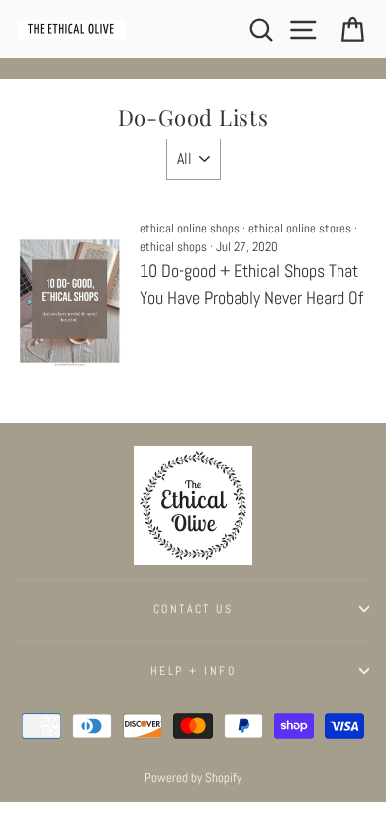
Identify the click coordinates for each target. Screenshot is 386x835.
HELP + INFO (193, 671)
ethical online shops (190, 228)
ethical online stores (299, 228)
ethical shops (173, 247)
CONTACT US (193, 609)
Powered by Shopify (193, 778)
